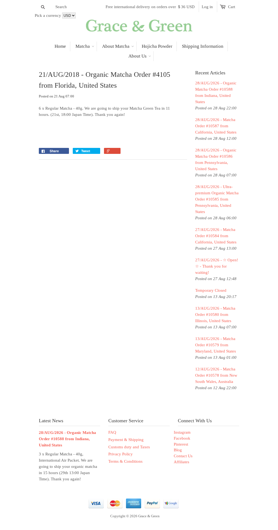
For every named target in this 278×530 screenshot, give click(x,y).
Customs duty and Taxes (129, 447)
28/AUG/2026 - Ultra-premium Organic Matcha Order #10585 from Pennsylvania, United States (217, 199)
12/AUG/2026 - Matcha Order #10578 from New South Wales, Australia (216, 375)
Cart (231, 7)
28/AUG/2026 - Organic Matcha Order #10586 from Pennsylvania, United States (215, 159)
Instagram (182, 432)
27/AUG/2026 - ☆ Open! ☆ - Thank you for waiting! (216, 266)
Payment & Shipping (126, 439)
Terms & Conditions (125, 461)
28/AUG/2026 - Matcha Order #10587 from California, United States (215, 126)
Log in (207, 7)
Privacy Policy (120, 454)
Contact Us (183, 456)
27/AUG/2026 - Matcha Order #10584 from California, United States (215, 235)
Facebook (182, 438)
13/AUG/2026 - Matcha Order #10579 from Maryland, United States (215, 345)
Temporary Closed (210, 290)
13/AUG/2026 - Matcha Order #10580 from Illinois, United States (215, 314)
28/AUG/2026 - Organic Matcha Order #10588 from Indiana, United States (215, 92)
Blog (178, 450)
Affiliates (181, 462)
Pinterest (181, 444)
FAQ (112, 432)
